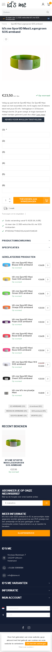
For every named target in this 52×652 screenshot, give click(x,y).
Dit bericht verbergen (36, 643)
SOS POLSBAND (19, 415)
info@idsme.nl (14, 575)
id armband (36, 406)
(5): (3, 174)
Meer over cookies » (26, 647)
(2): (3, 140)
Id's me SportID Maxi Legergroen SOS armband (14, 462)
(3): (3, 152)
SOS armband (39, 411)
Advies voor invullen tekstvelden (23, 119)
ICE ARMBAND (17, 406)
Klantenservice (26, 533)
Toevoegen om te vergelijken (13, 214)
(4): (3, 163)
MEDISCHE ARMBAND (16, 411)
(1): (4, 129)
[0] (48, 4)
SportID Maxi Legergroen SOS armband (27, 24)
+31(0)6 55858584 (15, 567)
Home (4, 24)
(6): (3, 185)
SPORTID (36, 415)
